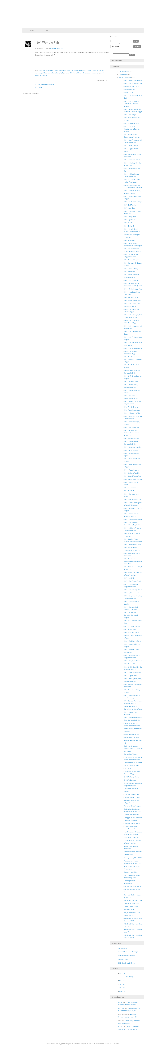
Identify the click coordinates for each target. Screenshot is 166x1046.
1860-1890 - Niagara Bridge (133, 83)
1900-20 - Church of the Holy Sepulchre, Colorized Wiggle (133, 359)
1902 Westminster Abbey (132, 410)
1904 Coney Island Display (133, 479)
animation (46, 70)
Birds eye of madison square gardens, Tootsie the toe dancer (133, 748)
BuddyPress (84, 1044)
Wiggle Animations (56, 48)
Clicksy (120, 1002)
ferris (56, 70)
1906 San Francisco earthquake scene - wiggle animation (133, 561)
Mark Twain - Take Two (131, 837)
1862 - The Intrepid (130, 115)
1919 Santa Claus (130, 629)
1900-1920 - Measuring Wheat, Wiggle (132, 310)
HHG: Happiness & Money (126, 963)
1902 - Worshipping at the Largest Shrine (132, 402)
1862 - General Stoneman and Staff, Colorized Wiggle (133, 110)
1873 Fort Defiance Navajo (133, 202)
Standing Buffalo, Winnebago (129, 882)
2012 (122, 980)
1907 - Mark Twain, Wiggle (132, 581)
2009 (122, 991)
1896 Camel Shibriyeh (131, 260)
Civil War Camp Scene (131, 777)
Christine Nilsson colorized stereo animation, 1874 (133, 764)
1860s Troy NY (129, 92)
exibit (52, 70)
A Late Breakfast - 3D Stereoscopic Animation (132, 724)
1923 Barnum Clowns (131, 664)
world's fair (43, 75)
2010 (122, 988)
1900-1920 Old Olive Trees (133, 348)
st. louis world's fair (76, 73)
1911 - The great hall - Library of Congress (131, 608)
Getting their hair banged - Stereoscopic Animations (132, 810)
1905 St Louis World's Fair (132, 499)
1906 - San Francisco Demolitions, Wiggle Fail (132, 523)
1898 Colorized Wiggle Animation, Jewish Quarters (133, 284)
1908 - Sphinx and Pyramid (133, 593)
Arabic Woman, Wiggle (131, 734)
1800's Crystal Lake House (133, 80)
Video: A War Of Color (131, 907)
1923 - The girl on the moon (133, 661)
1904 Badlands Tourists (132, 473)
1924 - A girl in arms (130, 676)
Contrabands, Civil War (131, 794)
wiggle (37, 75)
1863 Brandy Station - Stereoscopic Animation (132, 135)
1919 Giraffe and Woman (132, 626)
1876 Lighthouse (129, 220)
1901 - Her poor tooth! (131, 381)
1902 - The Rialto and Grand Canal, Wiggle (131, 397)
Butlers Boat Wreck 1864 (132, 754)
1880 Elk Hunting (129, 226)
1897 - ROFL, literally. (131, 268)
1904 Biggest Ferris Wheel (132, 476)
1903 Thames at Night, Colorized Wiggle (131, 442)
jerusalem (75, 70)
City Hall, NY (40, 87)
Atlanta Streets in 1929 (131, 737)
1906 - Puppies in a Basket (133, 519)
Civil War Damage (130, 780)
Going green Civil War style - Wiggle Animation (133, 819)
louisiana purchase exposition (45, 73)
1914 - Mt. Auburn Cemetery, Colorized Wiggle (131, 615)
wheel (102, 73)
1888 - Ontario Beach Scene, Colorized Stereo (132, 230)
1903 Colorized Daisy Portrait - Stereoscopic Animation (131, 432)
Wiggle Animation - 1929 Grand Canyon (132, 914)
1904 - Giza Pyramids (131, 450)
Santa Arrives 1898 (130, 872)
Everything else (124, 71)
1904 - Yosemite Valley (131, 470)
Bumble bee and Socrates (126, 955)
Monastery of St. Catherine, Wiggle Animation (133, 841)
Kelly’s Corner (123, 74)
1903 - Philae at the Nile (132, 413)
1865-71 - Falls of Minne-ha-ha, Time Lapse (132, 180)
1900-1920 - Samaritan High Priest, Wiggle (131, 321)
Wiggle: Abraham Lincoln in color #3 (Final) (133, 936)
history (69, 70)
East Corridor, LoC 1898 (132, 797)
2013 (122, 973)
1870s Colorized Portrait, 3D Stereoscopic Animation (133, 186)
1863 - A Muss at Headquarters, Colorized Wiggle (132, 128)
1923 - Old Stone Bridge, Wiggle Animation (132, 656)
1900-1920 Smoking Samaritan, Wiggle (130, 352)
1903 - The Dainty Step (131, 427)
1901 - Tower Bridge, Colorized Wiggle (131, 386)
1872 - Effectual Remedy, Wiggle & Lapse (132, 192)
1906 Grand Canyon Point (132, 545)
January (129, 977)
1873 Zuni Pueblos (130, 205)
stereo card (86, 73)
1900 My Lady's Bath (131, 297)
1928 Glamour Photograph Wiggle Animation (133, 702)
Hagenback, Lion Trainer (132, 823)
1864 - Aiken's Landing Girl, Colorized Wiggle (133, 141)
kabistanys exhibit (85, 70)
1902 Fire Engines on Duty (133, 407)
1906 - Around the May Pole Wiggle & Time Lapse (133, 504)
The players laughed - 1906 (133, 900)
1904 (40, 70)
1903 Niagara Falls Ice (131, 438)
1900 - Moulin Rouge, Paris (133, 289)
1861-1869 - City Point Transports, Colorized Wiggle (131, 103)
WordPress (73, 1044)
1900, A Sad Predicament (44, 85)
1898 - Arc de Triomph (131, 280)
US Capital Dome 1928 (131, 903)
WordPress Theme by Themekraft (108, 1044)
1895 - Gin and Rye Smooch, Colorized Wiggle (133, 244)
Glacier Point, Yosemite (131, 815)
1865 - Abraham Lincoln (132, 160)
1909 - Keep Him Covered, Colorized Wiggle (133, 597)
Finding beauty (122, 948)
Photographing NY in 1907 (133, 858)
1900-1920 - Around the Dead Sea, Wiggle (132, 305)
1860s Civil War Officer (131, 86)
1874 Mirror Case (129, 208)
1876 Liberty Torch (130, 216)
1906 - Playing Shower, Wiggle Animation (131, 515)
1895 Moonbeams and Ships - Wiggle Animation (132, 250)
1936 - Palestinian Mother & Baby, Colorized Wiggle (133, 719)
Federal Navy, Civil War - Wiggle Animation (132, 801)
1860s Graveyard (129, 89)
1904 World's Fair (130, 491)
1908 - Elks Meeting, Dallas (133, 590)
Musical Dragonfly (124, 959)
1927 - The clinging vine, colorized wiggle (132, 696)
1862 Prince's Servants (131, 123)
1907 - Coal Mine (129, 578)
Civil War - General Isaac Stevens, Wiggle (132, 772)
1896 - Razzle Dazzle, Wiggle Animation (131, 255)
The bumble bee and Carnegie (128, 952)
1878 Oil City (128, 223)
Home (32, 31)
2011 (122, 984)
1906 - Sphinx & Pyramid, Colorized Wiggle (132, 529)
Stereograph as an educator (133, 886)
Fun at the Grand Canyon (132, 806)
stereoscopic (95, 73)
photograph (59, 73)
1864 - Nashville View (131, 145)
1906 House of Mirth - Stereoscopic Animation (132, 549)
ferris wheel (62, 70)
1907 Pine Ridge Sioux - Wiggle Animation (132, 585)
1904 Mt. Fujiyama (130, 488)
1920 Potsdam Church (131, 632)
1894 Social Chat (129, 240)
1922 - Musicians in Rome (132, 641)
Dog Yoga (121, 1008)
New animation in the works (133, 852)
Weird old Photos (129, 910)
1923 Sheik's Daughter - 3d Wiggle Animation (133, 668)
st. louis (66, 73)
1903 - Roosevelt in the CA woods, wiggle (133, 417)
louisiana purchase (98, 70)
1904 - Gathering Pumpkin (132, 447)
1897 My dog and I (130, 271)
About (46, 31)
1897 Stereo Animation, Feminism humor (132, 276)
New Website (128, 855)
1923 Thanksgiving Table (132, 672)
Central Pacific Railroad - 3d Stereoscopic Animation (133, 758)
